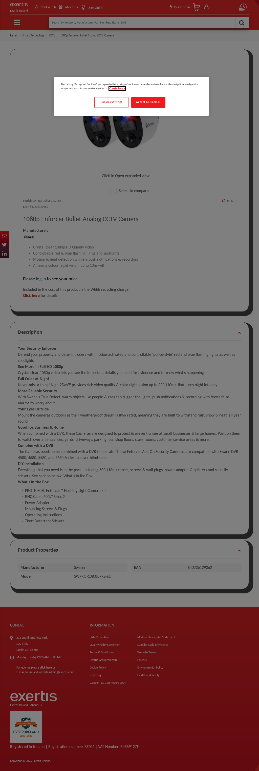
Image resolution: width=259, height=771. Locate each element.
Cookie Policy (117, 88)
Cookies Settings (111, 102)
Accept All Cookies (148, 102)
